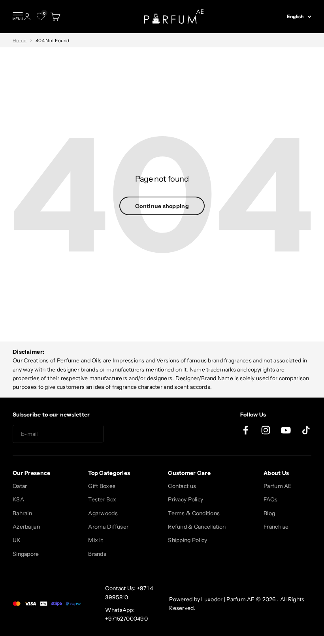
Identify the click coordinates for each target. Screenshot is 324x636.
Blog (269, 513)
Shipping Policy (187, 540)
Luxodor (211, 599)
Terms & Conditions (194, 513)
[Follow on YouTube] (286, 430)
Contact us (182, 486)
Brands (97, 553)
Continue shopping (162, 206)
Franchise (276, 526)
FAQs (270, 499)
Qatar (20, 486)
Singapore (26, 553)
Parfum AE (278, 486)
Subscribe (132, 434)
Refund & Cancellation (197, 526)
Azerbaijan (26, 526)
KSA (18, 499)
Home (19, 40)
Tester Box (102, 499)
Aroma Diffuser (108, 526)
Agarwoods (103, 513)
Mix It (95, 540)
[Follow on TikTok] (306, 430)
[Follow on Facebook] (245, 430)
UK (17, 540)
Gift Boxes (101, 486)
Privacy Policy (185, 499)
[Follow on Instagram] (265, 430)
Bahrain (22, 513)
